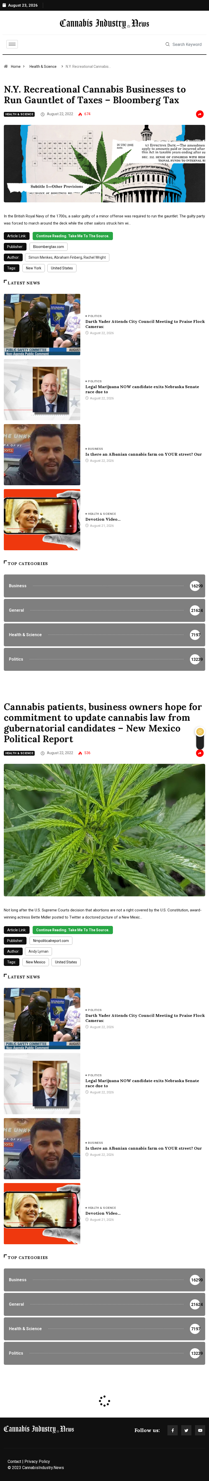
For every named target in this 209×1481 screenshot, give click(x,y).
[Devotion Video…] (42, 519)
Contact (14, 1461)
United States (62, 268)
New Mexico (35, 962)
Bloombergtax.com (48, 247)
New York (33, 268)
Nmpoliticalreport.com (51, 941)
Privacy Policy (37, 1461)
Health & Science (43, 66)
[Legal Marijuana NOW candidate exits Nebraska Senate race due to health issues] (42, 389)
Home (16, 66)
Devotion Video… (103, 519)
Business (95, 449)
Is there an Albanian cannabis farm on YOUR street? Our (143, 454)
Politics (95, 316)
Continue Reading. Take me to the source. (72, 236)
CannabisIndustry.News (43, 1467)
